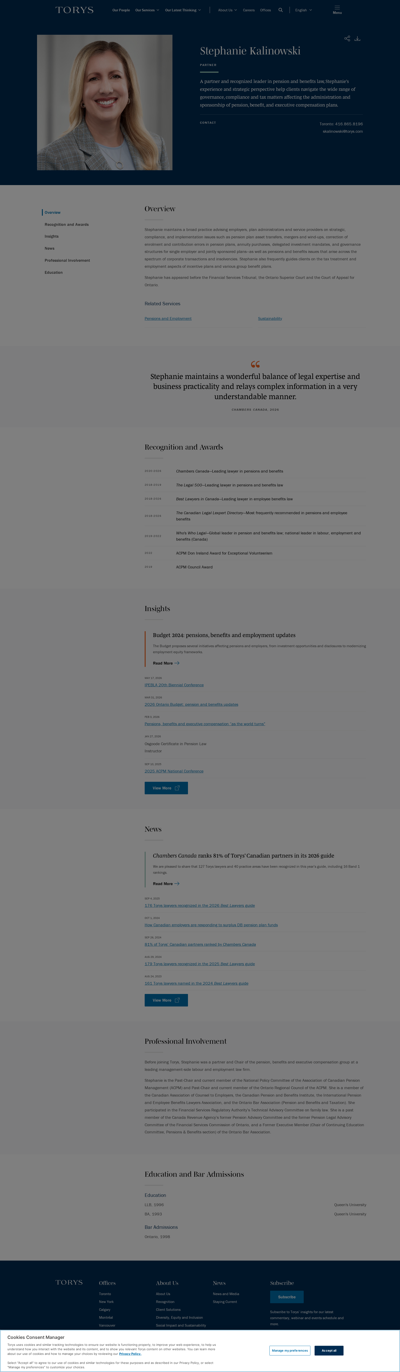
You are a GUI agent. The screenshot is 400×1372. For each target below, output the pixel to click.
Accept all (329, 1350)
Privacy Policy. (130, 1354)
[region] (200, 1351)
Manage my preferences (290, 1350)
